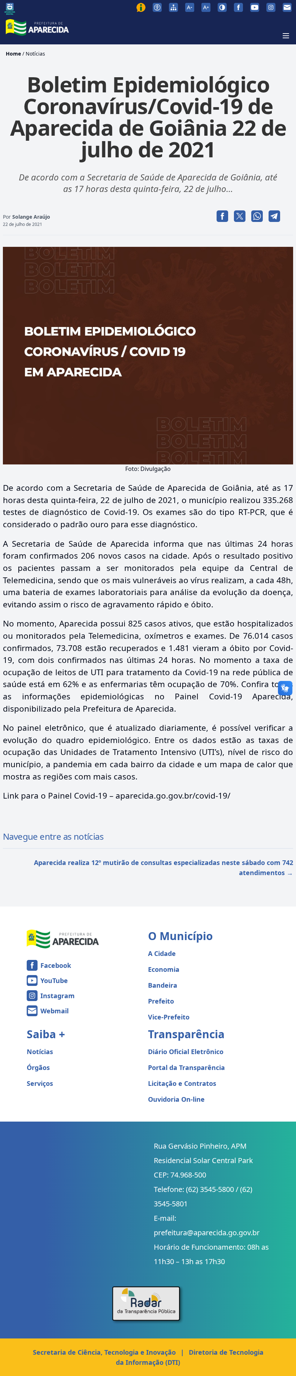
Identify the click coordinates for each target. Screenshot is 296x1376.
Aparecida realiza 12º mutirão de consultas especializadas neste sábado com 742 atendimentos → (163, 867)
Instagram (57, 995)
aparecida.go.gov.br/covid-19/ (173, 795)
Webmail (54, 1010)
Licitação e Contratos (182, 1083)
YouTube (54, 980)
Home (13, 53)
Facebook (55, 965)
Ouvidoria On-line (176, 1099)
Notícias (35, 53)
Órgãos (38, 1067)
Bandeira (162, 985)
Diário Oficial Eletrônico (185, 1051)
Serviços (40, 1083)
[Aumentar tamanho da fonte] (205, 7)
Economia (163, 969)
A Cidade (162, 953)
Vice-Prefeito (169, 1017)
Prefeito (161, 1001)
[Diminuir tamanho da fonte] (189, 7)
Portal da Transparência (186, 1067)
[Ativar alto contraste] (222, 7)
